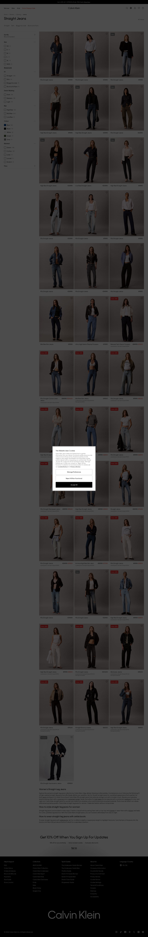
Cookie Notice (63, 466)
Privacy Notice (75, 466)
